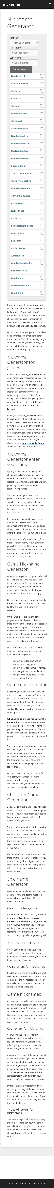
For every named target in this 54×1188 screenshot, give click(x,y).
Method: (14, 37)
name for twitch (15, 603)
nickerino (11, 4)
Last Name (15, 57)
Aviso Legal (39, 1183)
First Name (15, 47)
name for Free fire (18, 918)
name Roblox (14, 722)
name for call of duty (33, 443)
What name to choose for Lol (22, 718)
